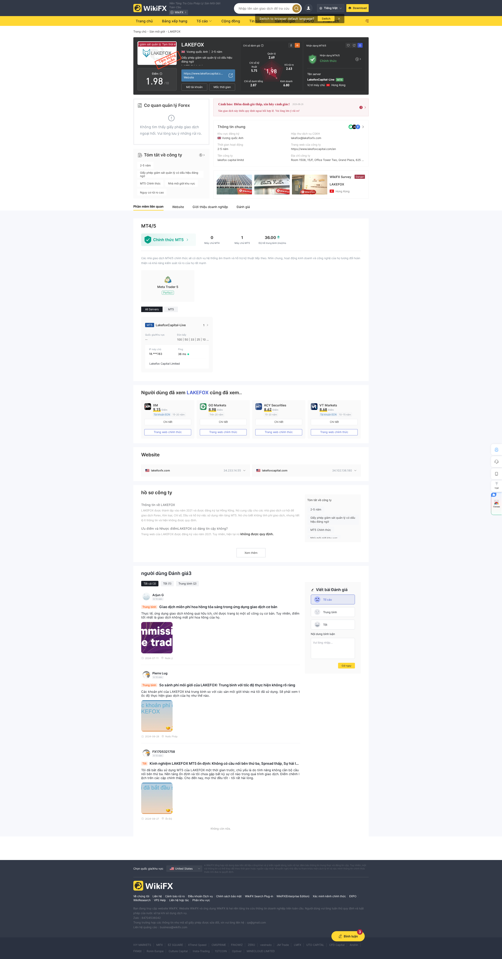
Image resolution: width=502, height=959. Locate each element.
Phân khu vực (201, 900)
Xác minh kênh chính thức (329, 896)
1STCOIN (221, 951)
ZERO (251, 944)
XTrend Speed (197, 944)
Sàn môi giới (157, 31)
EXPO (352, 896)
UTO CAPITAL (315, 944)
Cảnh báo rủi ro (175, 896)
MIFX (159, 944)
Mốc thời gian (222, 87)
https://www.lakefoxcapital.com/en (313, 149)
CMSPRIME (219, 944)
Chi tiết (167, 421)
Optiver (237, 951)
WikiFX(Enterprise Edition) (292, 896)
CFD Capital (337, 944)
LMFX (297, 944)
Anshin (354, 944)
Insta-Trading (201, 951)
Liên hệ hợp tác (179, 900)
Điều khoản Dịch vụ (200, 896)
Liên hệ (157, 896)
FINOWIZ (237, 944)
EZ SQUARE (175, 944)
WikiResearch (142, 900)
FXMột (137, 951)
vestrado (266, 944)
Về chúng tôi (141, 896)
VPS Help (160, 900)
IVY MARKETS (142, 944)
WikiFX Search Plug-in (259, 896)
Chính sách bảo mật (229, 896)
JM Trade (283, 944)
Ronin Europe (155, 951)
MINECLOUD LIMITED (261, 951)
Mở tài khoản (194, 87)
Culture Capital (178, 951)
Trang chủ (139, 31)
